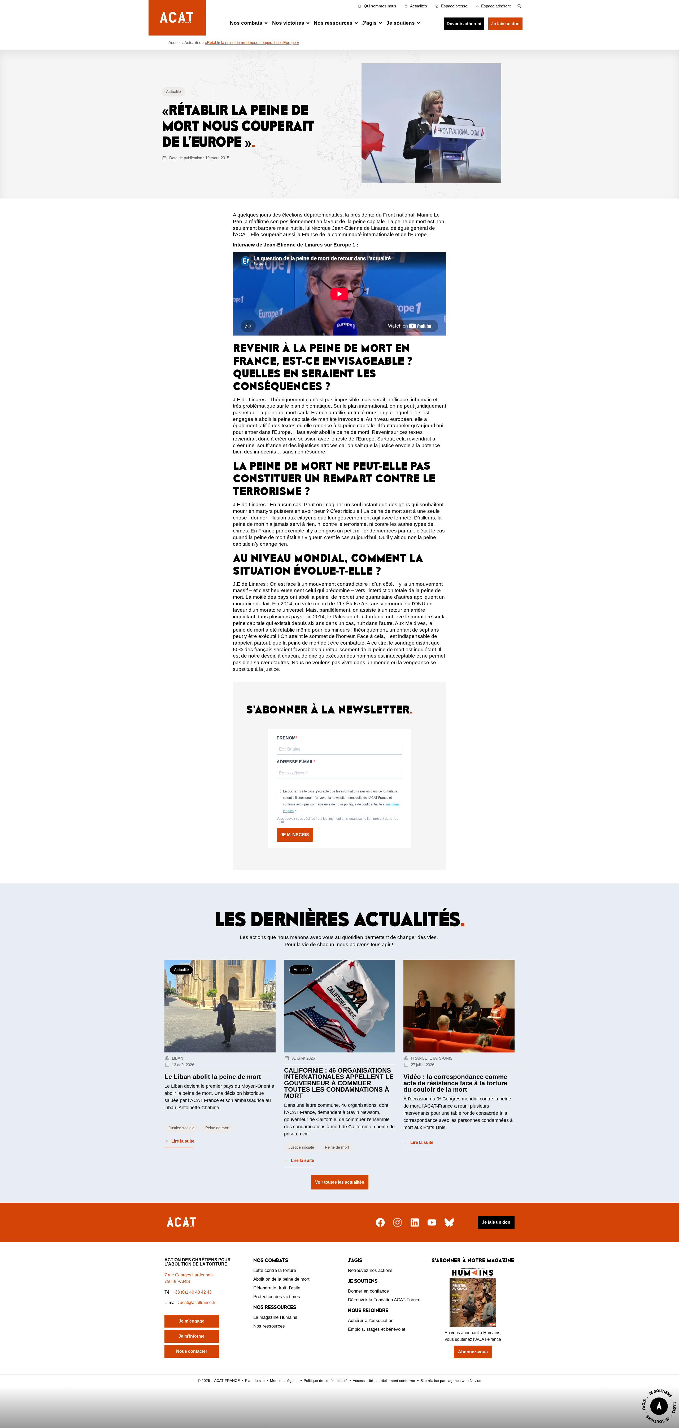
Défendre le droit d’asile (276, 1287)
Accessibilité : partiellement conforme (384, 1380)
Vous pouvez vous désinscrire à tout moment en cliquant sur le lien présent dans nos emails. (337, 820)
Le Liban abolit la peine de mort (212, 1076)
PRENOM (286, 738)
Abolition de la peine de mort (281, 1279)
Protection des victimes (276, 1296)
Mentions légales (284, 1380)
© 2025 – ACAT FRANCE (219, 1380)
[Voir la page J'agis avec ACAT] (659, 1424)
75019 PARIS (177, 1281)
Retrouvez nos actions (370, 1270)
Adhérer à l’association (370, 1320)
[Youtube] (432, 1222)
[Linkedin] (414, 1222)
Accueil (174, 42)
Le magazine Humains (275, 1317)
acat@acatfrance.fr (198, 1302)
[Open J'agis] (380, 23)
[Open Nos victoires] (308, 23)
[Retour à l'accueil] (182, 1222)
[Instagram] (397, 1222)
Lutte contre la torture (274, 1270)
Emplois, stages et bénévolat (376, 1329)
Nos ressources (269, 1326)
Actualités (192, 42)
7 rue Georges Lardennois (189, 1275)
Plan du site (255, 1380)
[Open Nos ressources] (356, 23)
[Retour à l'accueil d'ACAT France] (177, 18)
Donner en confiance (368, 1291)
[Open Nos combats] (266, 23)
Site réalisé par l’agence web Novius (450, 1380)
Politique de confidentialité (325, 1380)
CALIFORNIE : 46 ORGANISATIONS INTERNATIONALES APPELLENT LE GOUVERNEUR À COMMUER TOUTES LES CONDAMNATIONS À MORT (339, 1083)
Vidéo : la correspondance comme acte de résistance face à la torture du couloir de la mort (455, 1083)
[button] (519, 6)
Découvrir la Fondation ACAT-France (384, 1299)
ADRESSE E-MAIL (295, 762)
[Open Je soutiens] (418, 23)
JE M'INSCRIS (295, 834)
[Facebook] (380, 1222)
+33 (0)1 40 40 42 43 (192, 1292)
